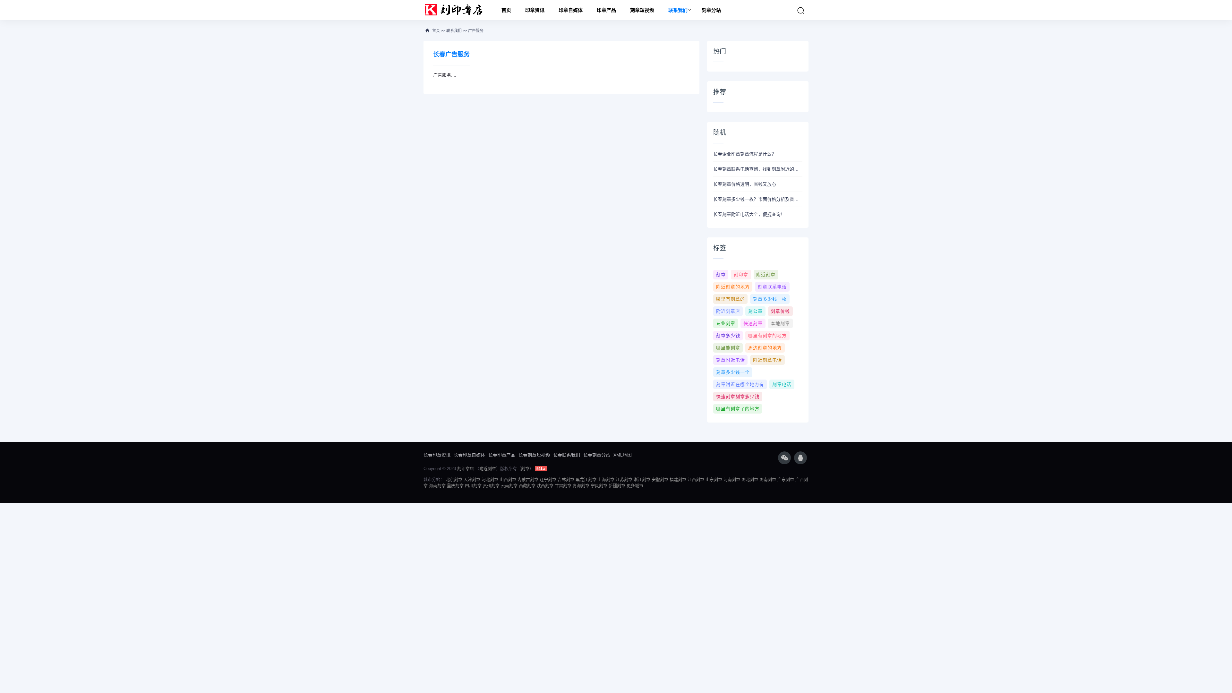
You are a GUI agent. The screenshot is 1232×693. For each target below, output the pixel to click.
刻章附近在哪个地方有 (740, 384)
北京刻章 (454, 479)
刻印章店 (465, 468)
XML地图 (622, 455)
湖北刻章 (749, 479)
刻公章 (755, 311)
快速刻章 (753, 323)
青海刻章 (581, 485)
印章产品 (606, 10)
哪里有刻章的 (730, 299)
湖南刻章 (767, 479)
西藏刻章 (527, 485)
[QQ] (800, 457)
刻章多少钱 (728, 335)
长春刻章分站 (596, 455)
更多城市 (635, 485)
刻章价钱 (780, 311)
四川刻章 (473, 485)
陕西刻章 (545, 485)
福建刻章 (678, 479)
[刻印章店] (457, 10)
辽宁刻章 (548, 479)
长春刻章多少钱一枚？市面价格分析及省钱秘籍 (757, 199)
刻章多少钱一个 (733, 372)
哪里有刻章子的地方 (737, 408)
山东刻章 (714, 479)
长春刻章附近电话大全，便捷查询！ (749, 214)
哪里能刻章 (728, 347)
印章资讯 (534, 10)
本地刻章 (780, 323)
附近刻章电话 (767, 360)
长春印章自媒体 (469, 455)
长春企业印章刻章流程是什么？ (744, 154)
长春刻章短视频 (534, 455)
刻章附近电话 (730, 360)
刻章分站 (711, 10)
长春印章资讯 (437, 455)
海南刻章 (437, 485)
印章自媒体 (571, 10)
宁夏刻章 (599, 485)
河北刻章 (490, 479)
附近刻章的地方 (733, 286)
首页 (506, 10)
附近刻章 (765, 274)
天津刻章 (472, 479)
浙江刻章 (642, 479)
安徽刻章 (660, 479)
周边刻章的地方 (765, 347)
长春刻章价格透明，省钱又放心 (744, 184)
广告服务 (475, 31)
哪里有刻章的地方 (767, 335)
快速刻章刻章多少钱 (737, 396)
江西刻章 (696, 479)
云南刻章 (509, 485)
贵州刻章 (491, 485)
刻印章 (741, 274)
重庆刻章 (455, 485)
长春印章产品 (501, 455)
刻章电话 (781, 384)
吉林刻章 (566, 479)
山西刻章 (508, 479)
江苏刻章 (624, 479)
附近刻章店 (728, 311)
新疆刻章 (617, 485)
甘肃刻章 (563, 485)
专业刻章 (725, 323)
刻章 (721, 274)
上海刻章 (606, 479)
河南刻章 (731, 479)
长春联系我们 (566, 455)
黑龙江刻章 (586, 479)
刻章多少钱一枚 (770, 299)
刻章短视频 (642, 10)
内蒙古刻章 (528, 479)
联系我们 (678, 10)
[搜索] (801, 10)
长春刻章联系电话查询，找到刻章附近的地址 (757, 169)
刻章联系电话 (772, 286)
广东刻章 (785, 479)
